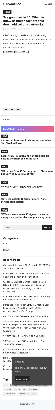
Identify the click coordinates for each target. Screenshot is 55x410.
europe (17, 389)
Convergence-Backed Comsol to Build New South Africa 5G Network (25, 351)
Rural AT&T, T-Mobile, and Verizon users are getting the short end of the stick (25, 157)
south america (24, 394)
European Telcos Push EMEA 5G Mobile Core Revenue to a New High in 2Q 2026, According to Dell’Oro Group (26, 308)
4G (12, 109)
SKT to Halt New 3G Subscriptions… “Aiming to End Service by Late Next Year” (27, 172)
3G (6, 109)
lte (24, 389)
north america (10, 394)
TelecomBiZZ (11, 4)
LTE (5, 243)
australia (8, 389)
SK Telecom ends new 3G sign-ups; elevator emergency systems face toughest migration (26, 216)
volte (34, 394)
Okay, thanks (22, 379)
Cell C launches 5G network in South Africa (25, 316)
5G (18, 109)
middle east (33, 389)
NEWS (7, 12)
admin (6, 119)
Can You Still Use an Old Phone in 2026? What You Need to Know (26, 142)
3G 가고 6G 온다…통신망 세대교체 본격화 (22, 186)
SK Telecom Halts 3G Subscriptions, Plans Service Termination (23, 200)
